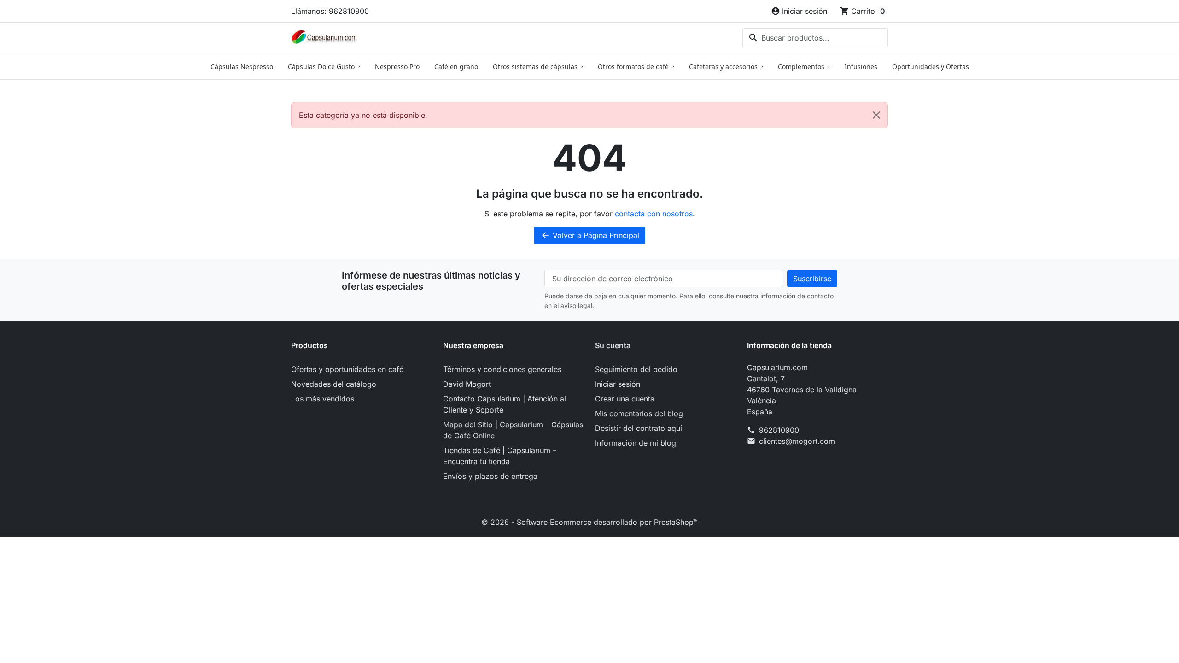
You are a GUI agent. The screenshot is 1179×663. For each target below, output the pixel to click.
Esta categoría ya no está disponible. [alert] (363, 115)
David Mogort (467, 384)
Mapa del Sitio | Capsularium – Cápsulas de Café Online (513, 430)
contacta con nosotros (654, 213)
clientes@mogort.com (797, 441)
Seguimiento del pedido (636, 369)
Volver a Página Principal (590, 235)
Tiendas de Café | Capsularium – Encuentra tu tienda (499, 456)
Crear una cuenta (624, 398)
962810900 (779, 430)
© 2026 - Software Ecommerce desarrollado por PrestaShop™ (589, 522)
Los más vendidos (322, 398)
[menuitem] (241, 66)
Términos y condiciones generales (502, 369)
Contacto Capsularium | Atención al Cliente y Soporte (504, 404)
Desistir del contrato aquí (638, 428)
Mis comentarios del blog (639, 413)
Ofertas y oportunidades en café (347, 369)
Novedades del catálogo (333, 384)
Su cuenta (612, 345)
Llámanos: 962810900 (330, 11)
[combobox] (815, 37)
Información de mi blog (635, 443)
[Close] (876, 115)
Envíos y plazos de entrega (490, 476)
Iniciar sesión (617, 384)
